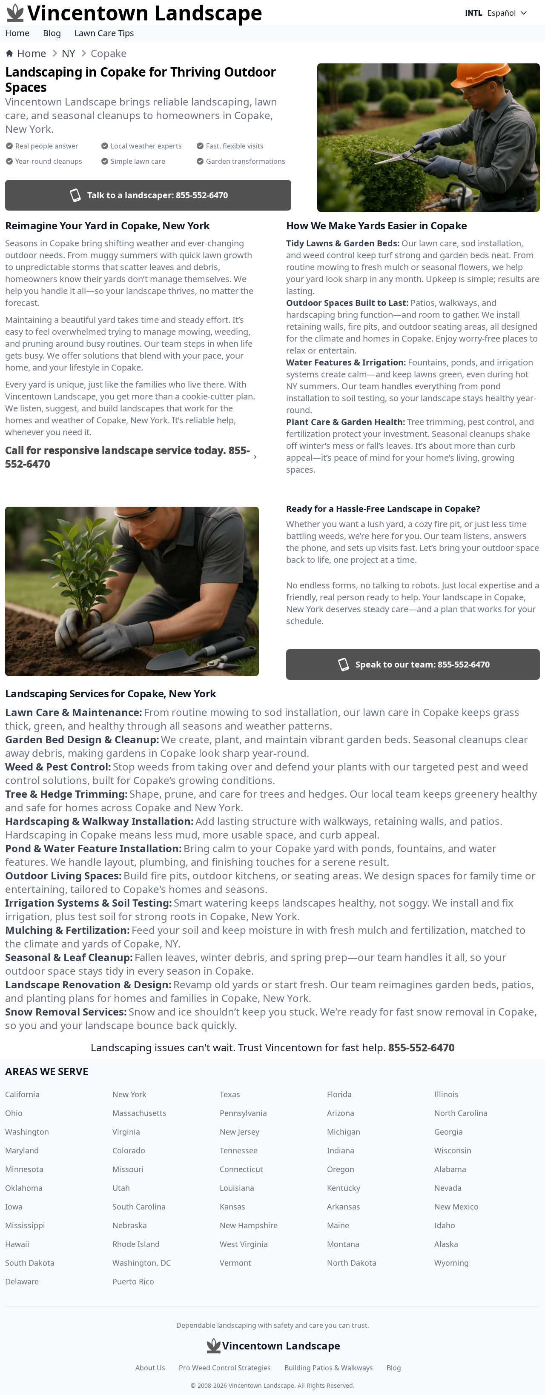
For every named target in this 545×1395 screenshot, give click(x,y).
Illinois (446, 1094)
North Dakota (351, 1263)
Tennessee (239, 1150)
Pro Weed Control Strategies (225, 1367)
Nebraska (129, 1225)
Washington (27, 1132)
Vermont (235, 1263)
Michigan (343, 1132)
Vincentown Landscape (261, 1385)
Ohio (14, 1113)
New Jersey (239, 1132)
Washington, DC (141, 1263)
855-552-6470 (421, 1047)
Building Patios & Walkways (328, 1367)
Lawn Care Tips (104, 33)
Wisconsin (452, 1150)
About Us (150, 1367)
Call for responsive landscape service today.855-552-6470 (127, 457)
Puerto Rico (133, 1281)
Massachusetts (139, 1113)
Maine (338, 1225)
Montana (343, 1244)
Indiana (340, 1150)
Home (17, 33)
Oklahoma (24, 1188)
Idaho (444, 1225)
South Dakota (29, 1263)
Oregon (340, 1169)
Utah (121, 1188)
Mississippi (25, 1225)
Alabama (450, 1169)
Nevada (448, 1188)
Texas (230, 1094)
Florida (339, 1094)
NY (68, 53)
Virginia (126, 1132)
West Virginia (244, 1244)
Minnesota (24, 1169)
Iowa (14, 1206)
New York (129, 1094)
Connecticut (241, 1169)
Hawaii (17, 1244)
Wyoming (451, 1263)
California (22, 1094)
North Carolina (461, 1113)
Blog (52, 33)
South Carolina (139, 1206)
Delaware (22, 1281)
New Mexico (456, 1206)
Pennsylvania (243, 1113)
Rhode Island (136, 1244)
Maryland (22, 1150)
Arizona (340, 1113)
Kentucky (343, 1188)
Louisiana (237, 1188)
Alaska (446, 1244)
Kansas (232, 1206)
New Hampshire (249, 1225)
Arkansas (343, 1206)
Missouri (127, 1169)
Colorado (128, 1150)
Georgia (448, 1132)
